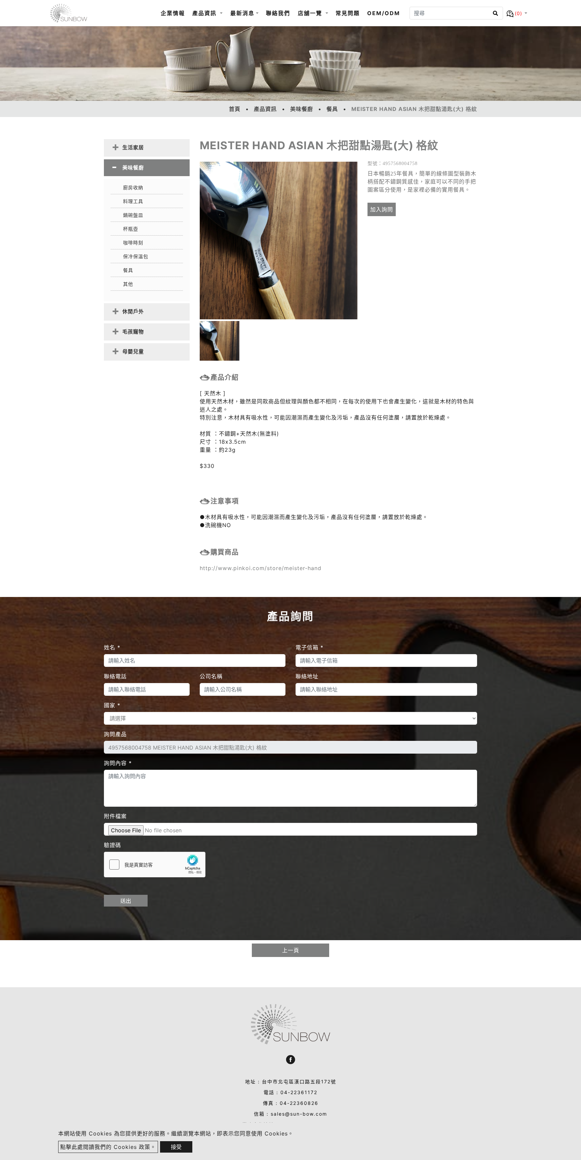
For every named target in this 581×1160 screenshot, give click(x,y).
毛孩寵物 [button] (133, 331)
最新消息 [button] (242, 13)
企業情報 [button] (173, 13)
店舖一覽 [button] (311, 13)
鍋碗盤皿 (133, 215)
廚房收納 (133, 187)
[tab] (147, 148)
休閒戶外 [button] (133, 311)
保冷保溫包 (135, 256)
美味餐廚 (301, 109)
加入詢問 (381, 209)
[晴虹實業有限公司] (68, 13)
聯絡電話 (115, 676)
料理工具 (133, 201)
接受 (176, 1147)
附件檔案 (115, 816)
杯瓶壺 (130, 229)
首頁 (234, 109)
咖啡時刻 (133, 242)
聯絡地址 (307, 676)
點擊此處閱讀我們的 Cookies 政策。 (108, 1147)
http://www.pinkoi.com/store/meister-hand (260, 568)
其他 (128, 284)
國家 (112, 705)
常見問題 (348, 13)
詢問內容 (118, 763)
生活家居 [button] (133, 147)
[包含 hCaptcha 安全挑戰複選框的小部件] (154, 864)
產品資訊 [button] (205, 13)
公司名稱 (211, 676)
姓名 (112, 647)
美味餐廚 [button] (133, 167)
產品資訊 (265, 109)
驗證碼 (112, 845)
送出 (125, 900)
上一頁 (290, 950)
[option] (278, 240)
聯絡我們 (278, 13)
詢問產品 (115, 734)
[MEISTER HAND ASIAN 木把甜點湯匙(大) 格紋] (278, 240)
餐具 (332, 109)
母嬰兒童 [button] (133, 351)
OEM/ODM (383, 13)
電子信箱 (309, 647)
